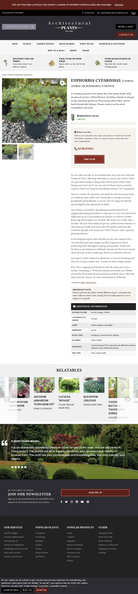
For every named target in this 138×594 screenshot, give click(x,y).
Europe (94, 318)
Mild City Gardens (128, 345)
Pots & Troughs (74, 549)
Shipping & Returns (108, 549)
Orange (100, 312)
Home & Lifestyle (75, 545)
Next (127, 399)
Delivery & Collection (108, 545)
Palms (38, 549)
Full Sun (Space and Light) (101, 325)
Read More (73, 586)
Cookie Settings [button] (10, 590)
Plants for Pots (97, 348)
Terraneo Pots (73, 552)
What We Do (87, 44)
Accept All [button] (41, 590)
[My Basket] (133, 13)
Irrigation (71, 541)
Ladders (70, 537)
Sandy (103, 353)
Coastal (94, 345)
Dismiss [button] (119, 4)
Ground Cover (106, 335)
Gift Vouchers (73, 556)
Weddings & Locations (112, 44)
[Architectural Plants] (69, 27)
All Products (91, 282)
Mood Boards (66, 44)
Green (93, 312)
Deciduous (95, 335)
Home (4, 75)
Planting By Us (11, 541)
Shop (15, 44)
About (73, 50)
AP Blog (102, 552)
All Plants (40, 556)
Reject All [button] (27, 590)
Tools (69, 533)
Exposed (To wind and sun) (109, 345)
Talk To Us (89, 159)
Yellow (107, 312)
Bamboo (39, 541)
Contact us (126, 35)
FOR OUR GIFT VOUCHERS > (13, 12)
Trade (85, 50)
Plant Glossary (105, 541)
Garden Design (45, 44)
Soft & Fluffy (96, 340)
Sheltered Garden (111, 348)
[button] (62, 83)
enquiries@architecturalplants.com (114, 12)
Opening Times (106, 533)
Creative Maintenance (14, 537)
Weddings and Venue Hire (16, 549)
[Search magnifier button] (32, 26)
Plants (27, 44)
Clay (93, 353)
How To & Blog (56, 50)
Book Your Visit (106, 537)
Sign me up (95, 492)
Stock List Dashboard (14, 545)
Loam (98, 353)
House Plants (42, 552)
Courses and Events (13, 556)
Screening (40, 537)
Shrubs (116, 335)
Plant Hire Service (12, 552)
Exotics (39, 545)
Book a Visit (125, 27)
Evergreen (40, 533)
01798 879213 (89, 12)
